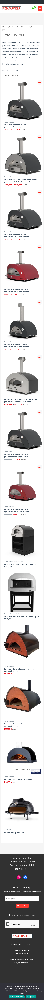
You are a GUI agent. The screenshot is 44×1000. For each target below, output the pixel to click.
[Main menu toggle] (40, 8)
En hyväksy (31, 997)
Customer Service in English (22, 861)
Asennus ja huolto (22, 858)
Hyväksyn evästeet (17, 997)
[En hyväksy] (41, 992)
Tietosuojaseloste (22, 868)
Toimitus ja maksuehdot (22, 865)
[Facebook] (25, 877)
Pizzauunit (26, 27)
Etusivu (5, 27)
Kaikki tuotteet (15, 27)
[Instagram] (19, 877)
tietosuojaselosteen (27, 915)
